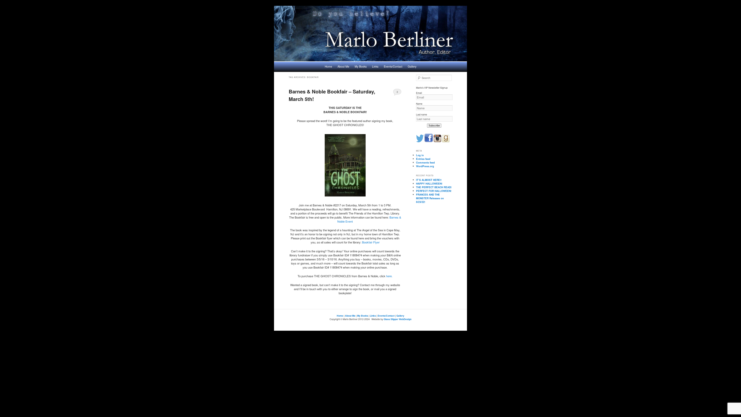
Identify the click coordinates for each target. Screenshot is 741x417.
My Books (361, 66)
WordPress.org (425, 166)
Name (419, 103)
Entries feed (423, 159)
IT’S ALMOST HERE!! (429, 180)
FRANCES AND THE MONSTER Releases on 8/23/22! (430, 198)
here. (389, 276)
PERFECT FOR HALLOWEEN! (433, 191)
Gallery (412, 66)
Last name (421, 114)
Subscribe (434, 125)
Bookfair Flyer (371, 242)
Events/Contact (393, 66)
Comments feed (425, 162)
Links (375, 66)
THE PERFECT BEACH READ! (434, 187)
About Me (343, 66)
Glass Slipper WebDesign (397, 319)
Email (419, 92)
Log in (420, 155)
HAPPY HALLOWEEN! (429, 183)
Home (328, 66)
